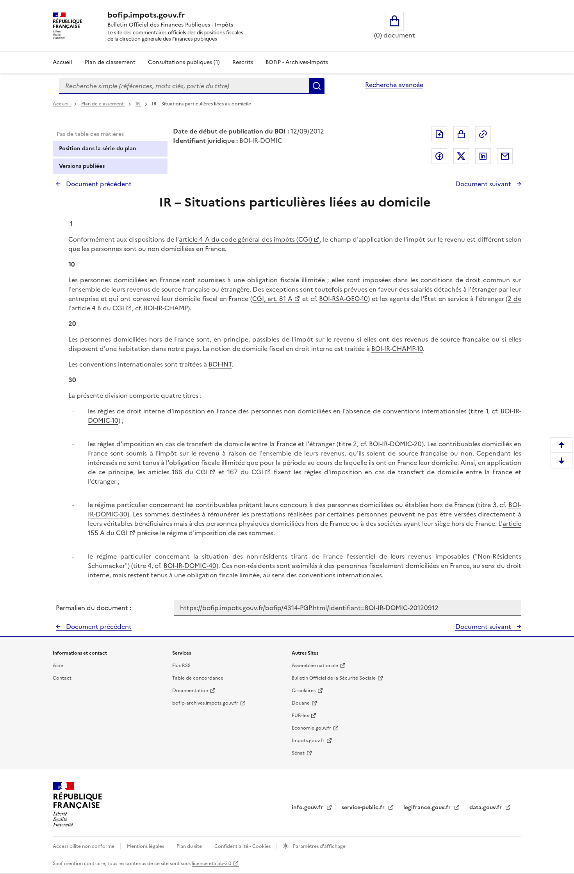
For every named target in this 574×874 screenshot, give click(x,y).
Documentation (190, 690)
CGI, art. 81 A (272, 298)
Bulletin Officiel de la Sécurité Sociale (334, 678)
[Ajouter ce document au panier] (461, 134)
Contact (62, 678)
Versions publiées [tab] (82, 166)
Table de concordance (197, 678)
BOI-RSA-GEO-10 (343, 298)
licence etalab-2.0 (211, 863)
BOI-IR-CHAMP (166, 308)
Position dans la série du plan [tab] (97, 148)
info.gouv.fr (308, 807)
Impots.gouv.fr (308, 740)
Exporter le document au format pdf (439, 134)
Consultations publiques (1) (184, 62)
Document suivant (484, 184)
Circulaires (304, 690)
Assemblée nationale (315, 665)
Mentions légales (146, 846)
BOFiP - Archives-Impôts (297, 62)
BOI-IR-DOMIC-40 (190, 565)
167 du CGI (245, 472)
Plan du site (189, 846)
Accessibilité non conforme (84, 846)
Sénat (298, 753)
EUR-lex (300, 715)
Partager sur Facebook (439, 156)
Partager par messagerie (505, 156)
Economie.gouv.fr (311, 728)
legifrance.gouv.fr (427, 807)
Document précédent (98, 184)
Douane (301, 703)
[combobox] (184, 86)
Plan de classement (110, 62)
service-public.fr (364, 807)
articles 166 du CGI (178, 472)
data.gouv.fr (486, 807)
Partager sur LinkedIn (483, 156)
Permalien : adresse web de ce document (483, 134)
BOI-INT (220, 364)
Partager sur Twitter (461, 156)
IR (138, 103)
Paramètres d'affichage (319, 846)
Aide (58, 665)
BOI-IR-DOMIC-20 (395, 444)
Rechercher (316, 86)
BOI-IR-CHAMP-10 (397, 348)
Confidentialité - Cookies (243, 846)
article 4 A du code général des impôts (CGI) (245, 239)
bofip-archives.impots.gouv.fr (205, 703)
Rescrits (242, 62)
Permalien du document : (93, 607)
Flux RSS (181, 665)
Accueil (62, 62)
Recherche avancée (394, 84)
